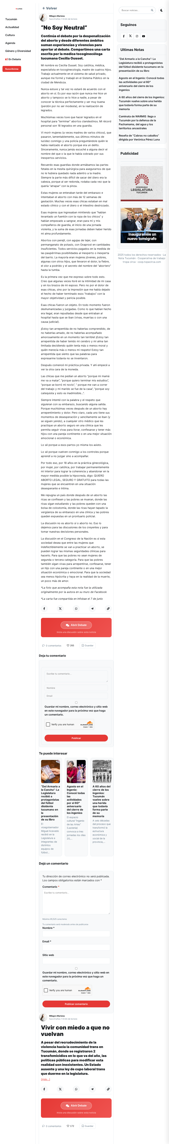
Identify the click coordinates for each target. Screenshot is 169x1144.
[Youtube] (143, 36)
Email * (46, 941)
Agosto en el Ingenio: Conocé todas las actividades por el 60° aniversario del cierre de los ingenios (76, 799)
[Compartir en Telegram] (92, 608)
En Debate (14, 59)
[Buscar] (152, 10)
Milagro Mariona (57, 16)
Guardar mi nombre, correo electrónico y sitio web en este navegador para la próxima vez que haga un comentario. (76, 710)
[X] (130, 36)
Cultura (10, 35)
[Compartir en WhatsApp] (76, 608)
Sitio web (48, 955)
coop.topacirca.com (149, 261)
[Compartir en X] (60, 608)
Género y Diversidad (18, 51)
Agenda (10, 43)
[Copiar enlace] (108, 608)
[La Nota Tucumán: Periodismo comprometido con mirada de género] (19, 9)
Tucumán (11, 19)
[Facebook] (123, 36)
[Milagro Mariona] (44, 17)
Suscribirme (11, 69)
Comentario (50, 886)
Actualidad (12, 27)
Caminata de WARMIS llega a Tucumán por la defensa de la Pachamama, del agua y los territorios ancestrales (137, 122)
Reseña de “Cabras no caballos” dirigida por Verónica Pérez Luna (139, 137)
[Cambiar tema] (161, 10)
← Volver (49, 8)
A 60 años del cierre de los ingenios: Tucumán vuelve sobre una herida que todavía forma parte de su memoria (101, 801)
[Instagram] (137, 36)
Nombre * (48, 928)
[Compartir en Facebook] (44, 608)
